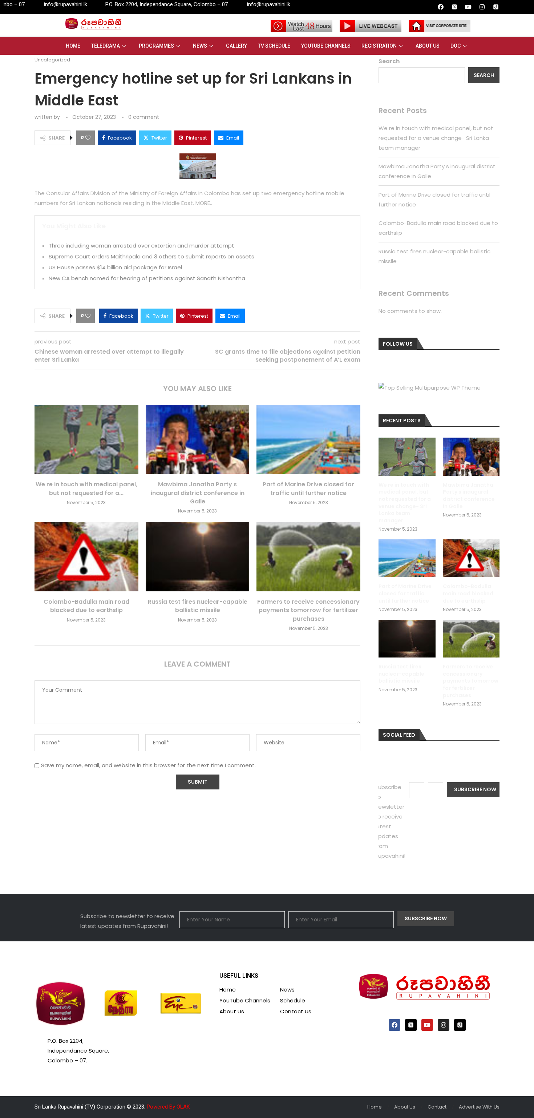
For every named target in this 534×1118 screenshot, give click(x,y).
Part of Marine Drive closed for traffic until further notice (308, 488)
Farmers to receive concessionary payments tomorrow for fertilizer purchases (308, 610)
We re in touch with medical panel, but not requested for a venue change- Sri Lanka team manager (436, 138)
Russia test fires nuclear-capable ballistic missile (197, 606)
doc (455, 46)
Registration (379, 46)
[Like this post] (87, 137)
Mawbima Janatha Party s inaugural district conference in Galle (197, 493)
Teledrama (105, 46)
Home (73, 46)
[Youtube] (468, 7)
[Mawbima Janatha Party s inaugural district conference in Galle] (198, 439)
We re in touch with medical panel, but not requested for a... (86, 488)
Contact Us (295, 1011)
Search (389, 61)
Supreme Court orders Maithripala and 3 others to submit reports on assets (151, 256)
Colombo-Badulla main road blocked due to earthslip (86, 606)
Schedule (292, 1000)
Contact (437, 1106)
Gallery (236, 46)
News (200, 46)
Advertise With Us (479, 1106)
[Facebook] (440, 7)
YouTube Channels (326, 46)
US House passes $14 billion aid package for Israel (115, 267)
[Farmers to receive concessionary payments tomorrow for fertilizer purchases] (308, 556)
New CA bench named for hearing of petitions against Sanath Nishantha (147, 278)
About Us (428, 46)
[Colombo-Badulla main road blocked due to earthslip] (86, 556)
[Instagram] (482, 7)
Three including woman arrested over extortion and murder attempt (141, 245)
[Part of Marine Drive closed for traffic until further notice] (308, 439)
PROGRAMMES (156, 46)
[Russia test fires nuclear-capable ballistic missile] (198, 556)
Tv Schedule (274, 46)
